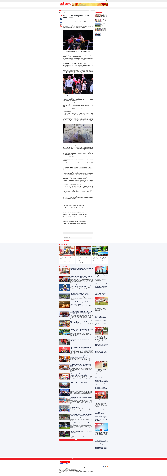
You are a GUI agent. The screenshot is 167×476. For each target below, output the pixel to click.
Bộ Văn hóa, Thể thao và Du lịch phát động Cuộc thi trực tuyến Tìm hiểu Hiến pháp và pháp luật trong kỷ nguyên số (101, 434)
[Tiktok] (105, 466)
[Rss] (107, 466)
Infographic (97, 361)
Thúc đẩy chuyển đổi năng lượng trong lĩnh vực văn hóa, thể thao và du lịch (101, 441)
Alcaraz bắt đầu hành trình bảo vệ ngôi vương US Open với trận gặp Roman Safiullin (81, 285)
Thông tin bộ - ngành (72, 318)
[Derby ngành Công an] (64, 392)
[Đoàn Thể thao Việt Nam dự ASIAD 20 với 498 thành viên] (64, 342)
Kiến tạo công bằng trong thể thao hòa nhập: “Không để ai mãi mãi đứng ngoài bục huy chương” (101, 345)
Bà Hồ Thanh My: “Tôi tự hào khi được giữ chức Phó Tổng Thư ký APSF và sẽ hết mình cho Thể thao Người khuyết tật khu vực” (101, 338)
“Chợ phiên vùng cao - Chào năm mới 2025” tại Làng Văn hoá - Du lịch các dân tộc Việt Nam (101, 370)
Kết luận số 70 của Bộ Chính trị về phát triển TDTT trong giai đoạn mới (101, 299)
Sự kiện (61, 254)
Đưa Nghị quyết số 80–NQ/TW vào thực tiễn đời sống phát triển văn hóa (101, 352)
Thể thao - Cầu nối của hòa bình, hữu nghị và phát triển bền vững (101, 294)
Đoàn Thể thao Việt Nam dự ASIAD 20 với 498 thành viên (80, 339)
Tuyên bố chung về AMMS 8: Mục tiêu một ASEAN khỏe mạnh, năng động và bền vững (101, 290)
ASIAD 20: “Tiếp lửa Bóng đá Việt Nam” (79, 382)
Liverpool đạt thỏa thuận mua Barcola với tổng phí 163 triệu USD (80, 423)
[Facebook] (103, 466)
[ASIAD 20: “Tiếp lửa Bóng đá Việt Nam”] (64, 385)
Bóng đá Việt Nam (72, 353)
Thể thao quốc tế (72, 299)
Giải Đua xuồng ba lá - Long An (100, 377)
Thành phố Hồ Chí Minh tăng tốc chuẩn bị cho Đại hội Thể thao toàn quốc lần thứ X (80, 356)
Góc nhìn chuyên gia (99, 328)
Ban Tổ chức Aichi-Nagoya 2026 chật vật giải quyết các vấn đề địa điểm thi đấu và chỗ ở (76, 10)
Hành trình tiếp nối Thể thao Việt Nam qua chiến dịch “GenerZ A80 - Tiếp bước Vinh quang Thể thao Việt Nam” (101, 401)
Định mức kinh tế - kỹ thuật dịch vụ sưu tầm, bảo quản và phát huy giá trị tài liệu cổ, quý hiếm (101, 381)
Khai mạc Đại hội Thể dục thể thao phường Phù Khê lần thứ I (81, 398)
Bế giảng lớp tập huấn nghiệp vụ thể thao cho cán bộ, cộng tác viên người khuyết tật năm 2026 (83, 257)
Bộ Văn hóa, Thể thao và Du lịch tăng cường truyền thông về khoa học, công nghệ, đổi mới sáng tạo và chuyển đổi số (101, 444)
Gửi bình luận (66, 240)
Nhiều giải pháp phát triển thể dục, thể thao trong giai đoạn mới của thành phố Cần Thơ (101, 324)
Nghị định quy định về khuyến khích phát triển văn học (101, 384)
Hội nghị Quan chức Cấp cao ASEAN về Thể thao (100, 267)
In (87, 232)
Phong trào (71, 403)
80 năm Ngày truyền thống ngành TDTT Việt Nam (101, 392)
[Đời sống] (90, 4)
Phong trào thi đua (99, 424)
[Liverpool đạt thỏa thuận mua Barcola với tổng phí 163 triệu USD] (64, 425)
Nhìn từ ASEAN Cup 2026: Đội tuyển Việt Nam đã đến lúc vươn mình (81, 406)
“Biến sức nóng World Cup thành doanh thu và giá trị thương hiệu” (100, 317)
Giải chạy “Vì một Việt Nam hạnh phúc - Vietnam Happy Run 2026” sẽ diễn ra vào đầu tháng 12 (81, 415)
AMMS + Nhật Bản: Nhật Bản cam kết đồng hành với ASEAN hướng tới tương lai (101, 287)
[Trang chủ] (60, 8)
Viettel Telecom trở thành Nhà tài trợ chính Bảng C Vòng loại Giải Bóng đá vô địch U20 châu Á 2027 (81, 348)
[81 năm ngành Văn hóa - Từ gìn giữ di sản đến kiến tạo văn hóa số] (64, 323)
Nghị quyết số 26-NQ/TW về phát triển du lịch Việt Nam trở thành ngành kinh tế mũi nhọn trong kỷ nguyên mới (100, 257)
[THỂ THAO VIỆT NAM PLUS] (65, 4)
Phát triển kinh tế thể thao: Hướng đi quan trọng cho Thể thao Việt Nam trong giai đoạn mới (101, 314)
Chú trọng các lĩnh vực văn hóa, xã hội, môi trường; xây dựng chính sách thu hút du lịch (101, 388)
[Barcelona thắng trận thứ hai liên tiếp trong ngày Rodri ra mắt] (64, 434)
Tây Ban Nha (71, 437)
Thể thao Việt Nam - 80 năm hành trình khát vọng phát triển (100, 413)
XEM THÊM (76, 439)
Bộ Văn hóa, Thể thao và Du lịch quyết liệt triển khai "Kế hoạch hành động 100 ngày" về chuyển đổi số (101, 451)
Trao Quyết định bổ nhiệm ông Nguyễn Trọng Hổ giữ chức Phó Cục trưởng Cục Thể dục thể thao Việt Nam (81, 365)
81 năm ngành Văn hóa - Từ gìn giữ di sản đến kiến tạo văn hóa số (81, 321)
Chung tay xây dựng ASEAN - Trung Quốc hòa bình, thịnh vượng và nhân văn (101, 283)
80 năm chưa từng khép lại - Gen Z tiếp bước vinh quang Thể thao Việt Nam (101, 410)
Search (107, 0)
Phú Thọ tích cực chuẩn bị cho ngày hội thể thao (101, 307)
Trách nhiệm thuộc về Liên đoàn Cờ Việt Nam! (101, 348)
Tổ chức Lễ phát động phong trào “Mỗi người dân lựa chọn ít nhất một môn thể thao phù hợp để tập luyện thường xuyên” (101, 321)
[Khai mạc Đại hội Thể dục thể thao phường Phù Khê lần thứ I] (64, 400)
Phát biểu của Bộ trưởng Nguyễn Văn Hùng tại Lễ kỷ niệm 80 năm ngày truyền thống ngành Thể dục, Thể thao (101, 420)
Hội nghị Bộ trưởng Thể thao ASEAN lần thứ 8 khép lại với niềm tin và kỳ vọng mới (101, 275)
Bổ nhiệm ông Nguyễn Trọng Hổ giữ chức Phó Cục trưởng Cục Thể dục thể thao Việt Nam (81, 374)
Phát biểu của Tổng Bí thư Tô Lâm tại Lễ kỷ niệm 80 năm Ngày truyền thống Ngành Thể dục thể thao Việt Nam (101, 355)
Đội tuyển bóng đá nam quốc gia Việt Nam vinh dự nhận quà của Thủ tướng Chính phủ (67, 257)
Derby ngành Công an (75, 390)
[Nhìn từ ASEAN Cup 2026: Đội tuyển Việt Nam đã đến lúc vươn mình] (64, 408)
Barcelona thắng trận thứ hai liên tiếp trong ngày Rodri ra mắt (81, 432)
